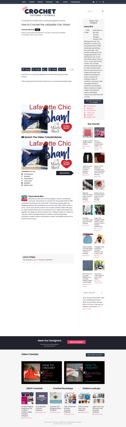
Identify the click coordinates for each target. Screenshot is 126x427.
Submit (65, 2)
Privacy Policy (58, 423)
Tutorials (31, 2)
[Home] (30, 21)
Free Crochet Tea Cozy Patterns (83, 408)
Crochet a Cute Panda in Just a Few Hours (99, 276)
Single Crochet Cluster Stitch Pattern (88, 142)
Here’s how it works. (36, 35)
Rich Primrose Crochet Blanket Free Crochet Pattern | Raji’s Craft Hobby (87, 278)
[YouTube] (93, 2)
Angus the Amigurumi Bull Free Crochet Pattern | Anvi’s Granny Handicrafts (99, 222)
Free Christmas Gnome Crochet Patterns (70, 409)
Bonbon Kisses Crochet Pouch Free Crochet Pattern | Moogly (99, 196)
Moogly (86, 175)
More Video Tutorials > (95, 355)
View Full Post (64, 173)
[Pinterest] (100, 2)
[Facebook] (96, 2)
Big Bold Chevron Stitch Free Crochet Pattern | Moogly (88, 196)
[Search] (102, 293)
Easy (37, 30)
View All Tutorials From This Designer (93, 101)
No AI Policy (68, 423)
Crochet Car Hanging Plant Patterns (55, 408)
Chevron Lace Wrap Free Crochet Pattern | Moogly (87, 169)
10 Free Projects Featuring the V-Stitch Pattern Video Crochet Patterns (27, 411)
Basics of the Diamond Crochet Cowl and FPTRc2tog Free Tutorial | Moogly (99, 170)
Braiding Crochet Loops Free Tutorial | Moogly (88, 220)
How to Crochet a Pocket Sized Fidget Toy (98, 143)
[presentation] (88, 132)
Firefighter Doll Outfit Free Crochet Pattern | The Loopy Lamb (99, 250)
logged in (35, 260)
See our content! (76, 342)
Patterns (40, 2)
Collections (49, 2)
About (24, 2)
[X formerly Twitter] (103, 2)
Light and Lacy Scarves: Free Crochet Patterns (98, 409)
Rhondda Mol (27, 418)
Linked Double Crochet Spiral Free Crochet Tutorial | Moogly (88, 250)
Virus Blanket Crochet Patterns (41, 408)
